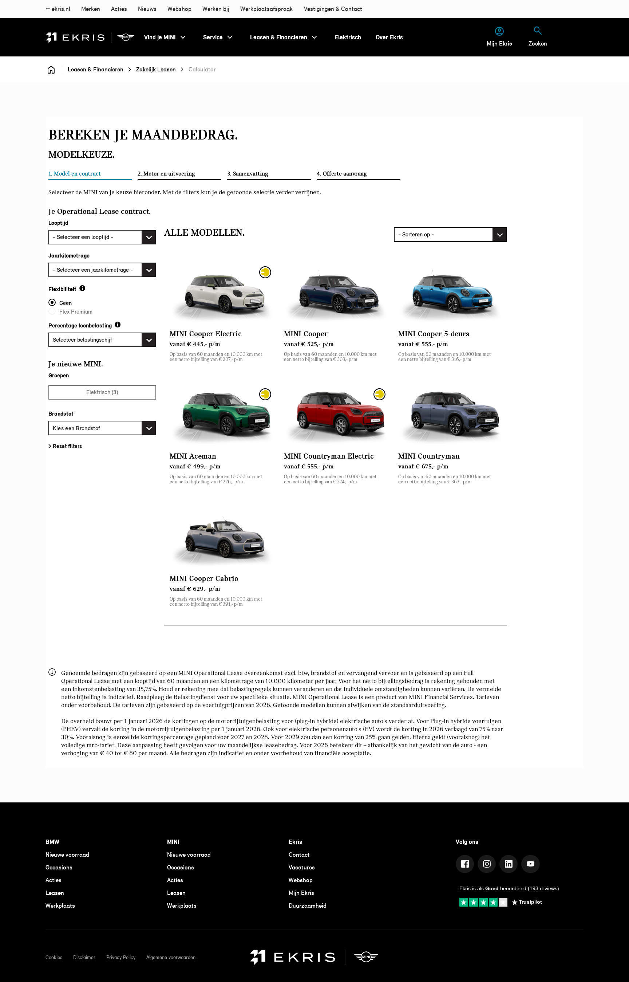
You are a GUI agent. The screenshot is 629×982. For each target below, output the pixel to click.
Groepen (58, 375)
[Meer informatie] (82, 288)
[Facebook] (465, 864)
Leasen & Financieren (95, 69)
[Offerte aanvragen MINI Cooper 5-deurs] (450, 293)
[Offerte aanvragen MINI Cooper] (335, 293)
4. (342, 173)
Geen (65, 302)
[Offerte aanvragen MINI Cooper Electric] (221, 293)
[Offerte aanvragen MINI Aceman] (221, 415)
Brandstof (60, 414)
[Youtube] (530, 864)
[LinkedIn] (508, 864)
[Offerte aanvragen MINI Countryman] (450, 415)
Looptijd (58, 223)
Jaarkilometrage (69, 255)
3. (247, 173)
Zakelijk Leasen (156, 69)
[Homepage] (51, 69)
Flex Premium (75, 311)
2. (166, 173)
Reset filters (67, 446)
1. (74, 173)
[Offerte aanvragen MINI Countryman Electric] (335, 415)
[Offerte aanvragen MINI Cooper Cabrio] (221, 538)
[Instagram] (487, 864)
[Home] (90, 37)
